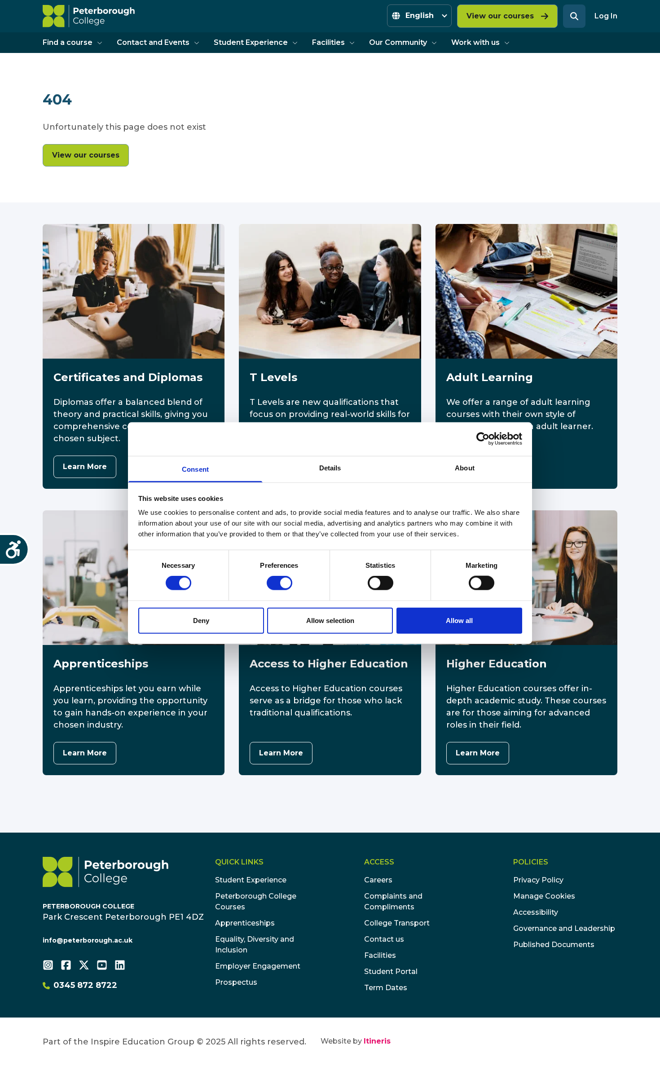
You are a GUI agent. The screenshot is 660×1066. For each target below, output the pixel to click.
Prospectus (236, 982)
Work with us (475, 42)
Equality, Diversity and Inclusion (254, 944)
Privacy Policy (538, 880)
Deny (201, 620)
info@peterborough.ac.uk (87, 940)
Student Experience (251, 42)
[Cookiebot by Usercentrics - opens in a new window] (483, 439)
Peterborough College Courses (255, 901)
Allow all (459, 620)
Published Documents (553, 944)
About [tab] (465, 467)
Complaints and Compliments (393, 901)
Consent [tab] (195, 469)
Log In (605, 16)
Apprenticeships (245, 923)
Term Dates (385, 987)
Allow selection (330, 620)
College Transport (397, 923)
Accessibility (535, 912)
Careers (378, 880)
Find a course (67, 42)
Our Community (398, 42)
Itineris (377, 1041)
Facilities (328, 42)
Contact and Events (153, 42)
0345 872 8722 (85, 985)
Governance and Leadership (564, 928)
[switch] (279, 583)
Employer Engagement (257, 966)
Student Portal (391, 971)
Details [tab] (330, 467)
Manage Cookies (544, 896)
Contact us (384, 939)
